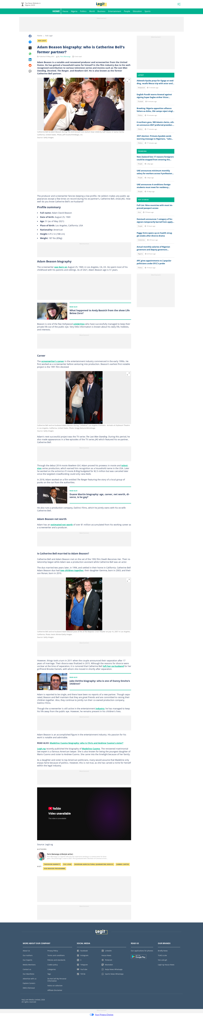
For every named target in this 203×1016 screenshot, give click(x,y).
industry (100, 708)
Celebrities (141, 240)
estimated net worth (62, 524)
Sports (147, 11)
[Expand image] (128, 80)
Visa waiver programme (54, 869)
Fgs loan (67, 864)
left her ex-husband (113, 666)
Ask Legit (49, 35)
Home (56, 11)
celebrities (79, 324)
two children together (72, 570)
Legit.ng (41, 748)
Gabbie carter (122, 864)
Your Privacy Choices (104, 1014)
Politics (83, 11)
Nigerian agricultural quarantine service (93, 864)
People (127, 11)
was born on (60, 267)
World (92, 11)
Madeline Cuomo (91, 748)
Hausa (65, 11)
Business (101, 11)
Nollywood (141, 88)
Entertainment (114, 11)
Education (137, 11)
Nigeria (74, 11)
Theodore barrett (52, 864)
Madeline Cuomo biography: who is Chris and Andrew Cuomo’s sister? (86, 743)
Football (140, 101)
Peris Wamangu (65, 57)
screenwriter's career (52, 361)
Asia (139, 212)
